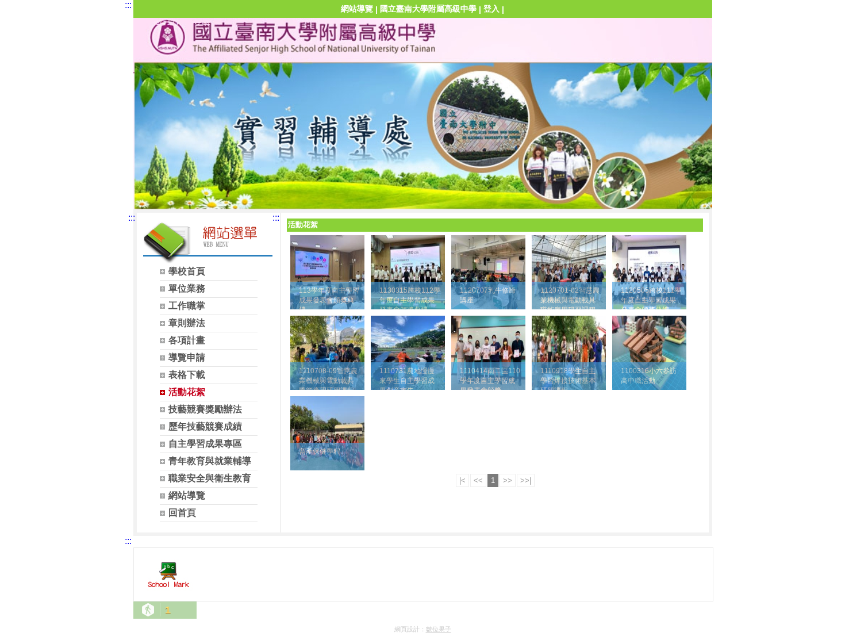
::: (128, 5)
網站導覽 (357, 8)
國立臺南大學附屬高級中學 (428, 8)
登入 (491, 8)
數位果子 (438, 629)
